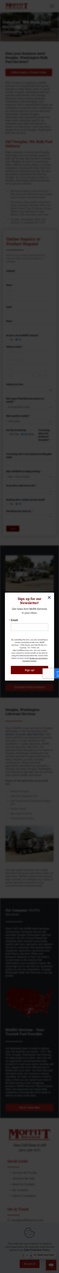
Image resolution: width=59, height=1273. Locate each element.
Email (14, 620)
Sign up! (29, 670)
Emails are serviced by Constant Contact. (35, 659)
